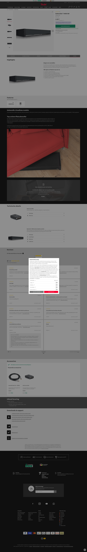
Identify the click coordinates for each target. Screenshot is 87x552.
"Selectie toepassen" (43, 274)
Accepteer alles (51, 291)
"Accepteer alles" (43, 271)
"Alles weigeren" (37, 267)
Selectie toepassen (36, 291)
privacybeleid (32, 278)
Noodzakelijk (32, 280)
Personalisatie (32, 287)
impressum (38, 278)
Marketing (31, 284)
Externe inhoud (32, 289)
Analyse (31, 282)
